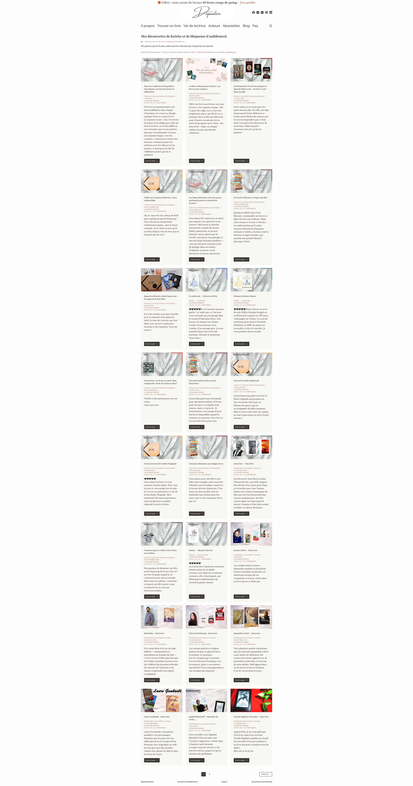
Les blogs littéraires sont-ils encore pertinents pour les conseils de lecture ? (205, 200)
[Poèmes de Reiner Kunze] (251, 280)
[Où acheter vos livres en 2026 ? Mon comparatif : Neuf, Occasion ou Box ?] (162, 364)
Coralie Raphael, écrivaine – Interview (251, 716)
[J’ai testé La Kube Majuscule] (251, 364)
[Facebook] (253, 12)
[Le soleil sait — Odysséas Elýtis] (206, 280)
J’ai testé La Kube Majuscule (246, 380)
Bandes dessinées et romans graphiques (217, 52)
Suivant (264, 774)
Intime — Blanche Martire (201, 550)
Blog (246, 26)
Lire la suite (153, 161)
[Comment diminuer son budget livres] (206, 447)
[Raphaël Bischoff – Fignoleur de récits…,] (206, 700)
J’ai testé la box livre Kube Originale (160, 463)
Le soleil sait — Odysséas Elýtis (203, 296)
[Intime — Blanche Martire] (206, 534)
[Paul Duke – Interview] (162, 617)
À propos (148, 26)
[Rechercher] (270, 26)
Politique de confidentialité (187, 782)
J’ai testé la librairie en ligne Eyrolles (250, 197)
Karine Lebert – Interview (245, 550)
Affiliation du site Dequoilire (261, 782)
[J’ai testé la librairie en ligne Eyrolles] (251, 181)
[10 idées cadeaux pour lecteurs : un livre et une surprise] (206, 70)
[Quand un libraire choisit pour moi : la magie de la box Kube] (162, 279)
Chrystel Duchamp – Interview (203, 633)
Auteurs (214, 26)
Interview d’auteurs (150, 52)
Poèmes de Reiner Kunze (245, 296)
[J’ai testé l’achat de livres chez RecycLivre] (206, 364)
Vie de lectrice (194, 26)
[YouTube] (262, 12)
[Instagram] (258, 12)
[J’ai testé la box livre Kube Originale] (162, 447)
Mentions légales (147, 782)
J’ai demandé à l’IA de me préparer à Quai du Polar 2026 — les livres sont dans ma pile (250, 89)
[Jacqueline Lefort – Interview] (251, 617)
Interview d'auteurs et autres (247, 468)
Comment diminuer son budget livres (206, 463)
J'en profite (248, 2)
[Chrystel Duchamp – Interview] (206, 617)
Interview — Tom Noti (243, 463)
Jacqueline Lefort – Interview (247, 633)
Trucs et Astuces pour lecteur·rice (178, 52)
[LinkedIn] (270, 12)
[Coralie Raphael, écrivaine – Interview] (251, 700)
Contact (224, 782)
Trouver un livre (169, 26)
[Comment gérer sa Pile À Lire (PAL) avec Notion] (162, 534)
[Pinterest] (266, 12)
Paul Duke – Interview (154, 633)
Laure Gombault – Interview (157, 716)
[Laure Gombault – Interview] (162, 700)
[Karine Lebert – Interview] (251, 534)
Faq (255, 26)
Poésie (191, 301)
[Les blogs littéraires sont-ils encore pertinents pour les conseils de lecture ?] (206, 181)
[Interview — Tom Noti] (251, 447)
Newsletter (231, 26)
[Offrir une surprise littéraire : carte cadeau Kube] (162, 181)
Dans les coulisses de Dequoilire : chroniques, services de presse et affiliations (159, 89)
